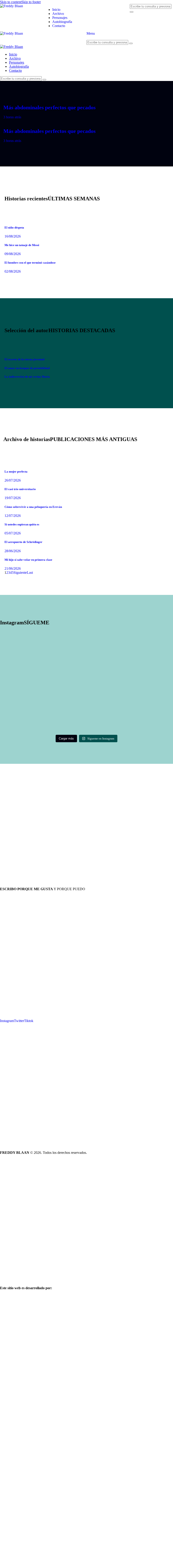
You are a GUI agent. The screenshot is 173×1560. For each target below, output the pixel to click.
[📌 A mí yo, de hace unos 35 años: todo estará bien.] (130, 671)
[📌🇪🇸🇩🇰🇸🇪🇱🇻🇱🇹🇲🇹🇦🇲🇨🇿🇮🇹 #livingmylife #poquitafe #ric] (43, 693)
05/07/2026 (13, 533)
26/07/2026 (13, 480)
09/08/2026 (13, 254)
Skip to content (10, 2)
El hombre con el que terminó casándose (30, 262)
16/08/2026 (13, 236)
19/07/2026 (13, 498)
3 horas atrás (12, 117)
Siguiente (20, 572)
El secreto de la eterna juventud (24, 359)
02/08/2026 (13, 271)
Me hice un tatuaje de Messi (22, 245)
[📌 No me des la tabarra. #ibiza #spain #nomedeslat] (43, 683)
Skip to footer (31, 2)
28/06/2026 (13, 551)
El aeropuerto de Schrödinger (23, 542)
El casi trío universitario (20, 489)
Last (30, 572)
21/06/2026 (13, 568)
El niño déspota (14, 227)
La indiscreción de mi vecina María (27, 376)
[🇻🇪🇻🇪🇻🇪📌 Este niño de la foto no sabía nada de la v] (130, 703)
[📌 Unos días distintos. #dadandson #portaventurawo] (130, 683)
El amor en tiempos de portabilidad (27, 368)
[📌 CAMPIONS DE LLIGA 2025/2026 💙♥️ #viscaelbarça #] (43, 669)
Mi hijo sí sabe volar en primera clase (28, 559)
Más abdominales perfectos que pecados (49, 107)
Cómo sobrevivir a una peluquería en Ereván (33, 507)
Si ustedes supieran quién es (22, 524)
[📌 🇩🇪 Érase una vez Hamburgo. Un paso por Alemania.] (43, 650)
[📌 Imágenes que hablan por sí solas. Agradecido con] (130, 656)
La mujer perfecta (16, 471)
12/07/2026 (13, 516)
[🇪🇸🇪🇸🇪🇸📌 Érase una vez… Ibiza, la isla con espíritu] (43, 725)
